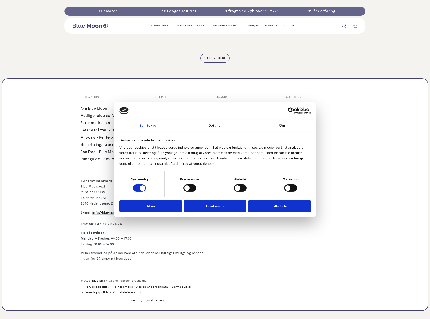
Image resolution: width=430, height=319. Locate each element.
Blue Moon (100, 280)
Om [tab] (282, 125)
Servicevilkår (182, 286)
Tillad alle (279, 206)
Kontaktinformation (127, 292)
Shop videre (215, 58)
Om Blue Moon (94, 108)
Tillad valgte (215, 206)
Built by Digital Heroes (148, 300)
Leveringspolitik (97, 292)
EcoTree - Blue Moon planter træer (112, 152)
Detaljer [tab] (215, 125)
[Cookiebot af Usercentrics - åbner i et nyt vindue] (291, 110)
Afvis (151, 206)
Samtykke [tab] (148, 125)
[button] (344, 26)
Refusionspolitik (97, 286)
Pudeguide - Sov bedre (102, 159)
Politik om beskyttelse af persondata (140, 286)
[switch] (189, 188)
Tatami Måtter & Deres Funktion (110, 130)
